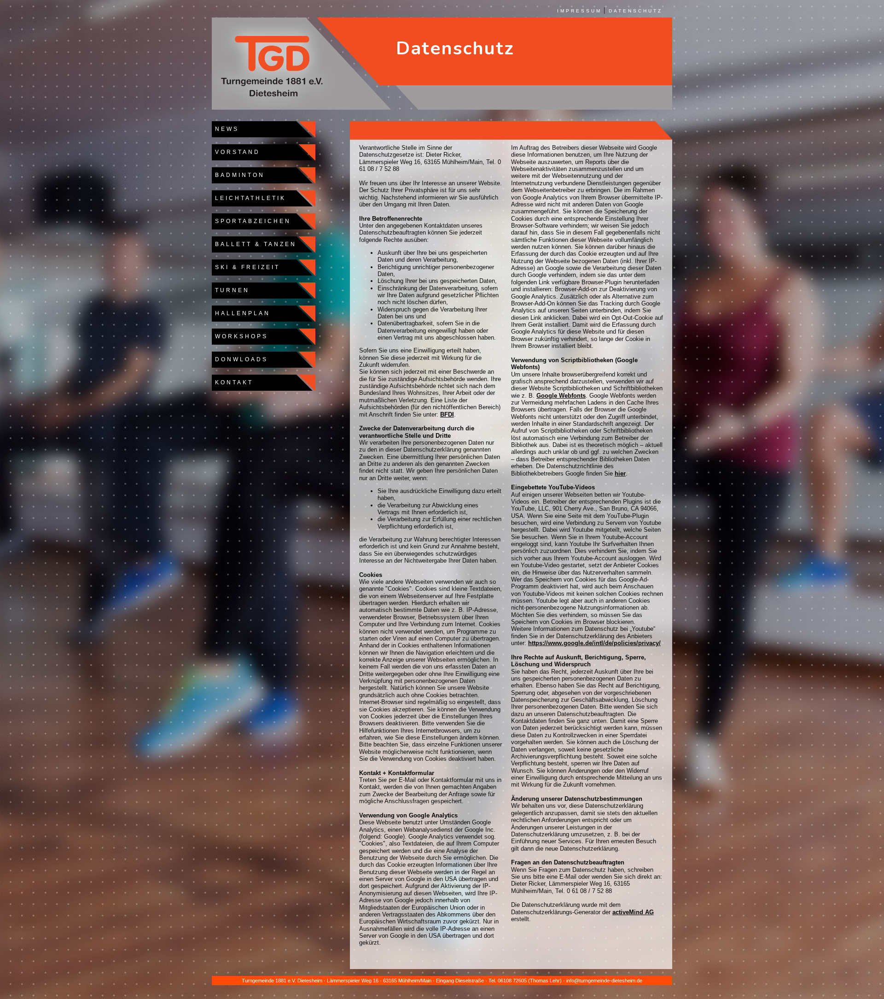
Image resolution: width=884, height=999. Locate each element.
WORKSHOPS (240, 336)
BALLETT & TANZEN (254, 244)
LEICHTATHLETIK (249, 198)
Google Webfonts (561, 395)
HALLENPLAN (241, 313)
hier (620, 473)
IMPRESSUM (579, 10)
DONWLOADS (240, 359)
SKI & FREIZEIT (246, 267)
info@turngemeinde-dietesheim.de (604, 980)
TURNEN (231, 290)
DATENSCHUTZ (636, 10)
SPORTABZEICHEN (251, 221)
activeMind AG (633, 912)
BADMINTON (238, 175)
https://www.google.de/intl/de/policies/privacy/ (594, 643)
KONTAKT (232, 382)
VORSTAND (236, 152)
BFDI (447, 414)
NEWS (225, 129)
